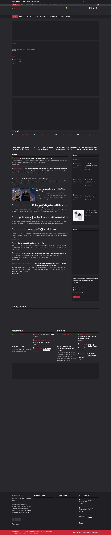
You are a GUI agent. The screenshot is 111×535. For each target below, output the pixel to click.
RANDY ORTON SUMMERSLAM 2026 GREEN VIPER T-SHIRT (90, 181)
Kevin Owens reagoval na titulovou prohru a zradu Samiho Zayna (44, 253)
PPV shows (43, 16)
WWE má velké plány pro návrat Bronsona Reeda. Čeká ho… (66, 148)
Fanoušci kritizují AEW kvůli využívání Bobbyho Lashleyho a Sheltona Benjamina (50, 264)
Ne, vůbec (78, 290)
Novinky (21, 16)
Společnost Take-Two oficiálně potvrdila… (88, 355)
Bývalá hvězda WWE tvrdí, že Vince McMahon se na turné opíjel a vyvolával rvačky (49, 206)
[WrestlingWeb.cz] (17, 9)
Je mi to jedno (79, 292)
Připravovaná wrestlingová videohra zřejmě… (87, 337)
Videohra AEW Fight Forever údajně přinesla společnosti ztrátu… (66, 348)
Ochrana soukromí (26, 1)
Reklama (18, 1)
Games (62, 16)
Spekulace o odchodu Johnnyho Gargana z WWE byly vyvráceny (45, 169)
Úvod (14, 16)
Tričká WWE (91, 501)
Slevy (89, 524)
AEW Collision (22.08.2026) (42, 342)
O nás (13, 1)
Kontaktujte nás (35, 1)
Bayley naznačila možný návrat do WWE (31, 243)
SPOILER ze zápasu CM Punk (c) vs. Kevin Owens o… (43, 148)
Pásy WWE (90, 509)
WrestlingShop (54, 16)
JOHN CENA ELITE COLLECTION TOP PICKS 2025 (91, 165)
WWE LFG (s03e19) (47, 334)
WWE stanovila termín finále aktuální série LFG (36, 158)
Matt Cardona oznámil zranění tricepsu (35, 179)
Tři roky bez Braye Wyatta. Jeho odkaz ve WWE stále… (21, 148)
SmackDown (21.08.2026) (47, 349)
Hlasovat (76, 297)
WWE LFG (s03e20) (18, 347)
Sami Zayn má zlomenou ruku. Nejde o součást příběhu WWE (87, 148)
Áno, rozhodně (79, 287)
